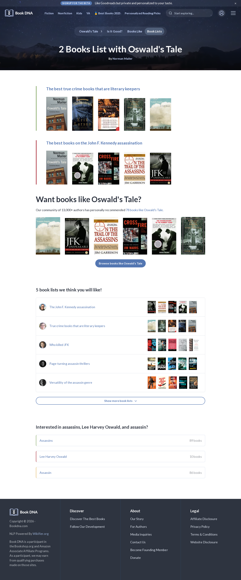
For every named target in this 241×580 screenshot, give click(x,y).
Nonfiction (65, 13)
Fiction (49, 13)
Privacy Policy (200, 526)
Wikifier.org (41, 534)
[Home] (21, 13)
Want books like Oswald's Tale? (88, 199)
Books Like (134, 31)
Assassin (45, 473)
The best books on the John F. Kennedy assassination (94, 142)
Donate (135, 558)
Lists (154, 31)
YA (88, 13)
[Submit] (170, 13)
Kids (79, 13)
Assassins (46, 440)
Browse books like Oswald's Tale (120, 263)
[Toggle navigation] (233, 13)
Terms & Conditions (204, 534)
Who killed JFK (59, 345)
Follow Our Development (87, 526)
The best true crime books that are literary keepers (93, 88)
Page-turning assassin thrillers (69, 363)
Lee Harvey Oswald (53, 456)
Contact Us (138, 542)
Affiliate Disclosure (203, 519)
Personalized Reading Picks (143, 13)
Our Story (137, 519)
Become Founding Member (149, 550)
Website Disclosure (204, 542)
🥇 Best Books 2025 (107, 13)
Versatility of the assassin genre (70, 382)
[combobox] (189, 13)
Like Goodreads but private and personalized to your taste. (134, 3)
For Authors (138, 526)
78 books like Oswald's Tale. (145, 210)
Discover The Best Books (87, 519)
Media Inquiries (141, 534)
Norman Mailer (122, 58)
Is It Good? (114, 31)
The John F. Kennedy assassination (72, 307)
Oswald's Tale (88, 31)
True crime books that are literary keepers (77, 326)
